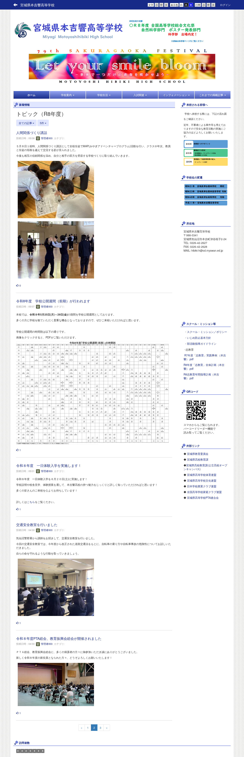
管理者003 (46, 138)
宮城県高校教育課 (197, 459)
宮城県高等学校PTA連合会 (203, 498)
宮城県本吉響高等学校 (37, 4)
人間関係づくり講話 (31, 132)
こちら (31, 502)
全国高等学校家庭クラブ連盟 (204, 492)
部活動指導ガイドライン (201, 343)
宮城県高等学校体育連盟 (201, 475)
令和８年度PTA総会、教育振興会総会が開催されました (58, 638)
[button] (68, 95)
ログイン (225, 5)
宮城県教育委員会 (197, 454)
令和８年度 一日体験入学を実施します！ (48, 465)
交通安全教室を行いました (36, 524)
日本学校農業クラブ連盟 (201, 486)
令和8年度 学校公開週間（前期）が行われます (53, 300)
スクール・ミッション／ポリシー (207, 331)
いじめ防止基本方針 (199, 337)
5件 (42, 123)
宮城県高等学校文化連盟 (201, 480)
